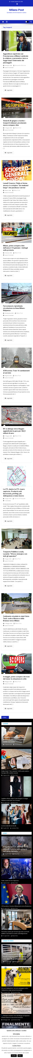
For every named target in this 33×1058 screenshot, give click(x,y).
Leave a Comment (9, 67)
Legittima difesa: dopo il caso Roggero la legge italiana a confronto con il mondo (14, 799)
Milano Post (16, 9)
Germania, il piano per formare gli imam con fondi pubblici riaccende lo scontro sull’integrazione (15, 932)
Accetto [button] (14, 1055)
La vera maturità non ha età (8, 826)
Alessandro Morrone (20, 65)
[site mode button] (27, 22)
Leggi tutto (9, 90)
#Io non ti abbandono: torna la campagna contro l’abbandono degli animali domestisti (14, 989)
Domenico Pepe (16, 992)
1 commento (8, 500)
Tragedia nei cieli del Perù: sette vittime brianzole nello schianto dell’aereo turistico (15, 849)
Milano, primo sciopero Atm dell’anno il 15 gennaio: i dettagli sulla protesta (15, 248)
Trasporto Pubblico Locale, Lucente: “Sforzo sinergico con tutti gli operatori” (15, 554)
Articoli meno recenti (6, 717)
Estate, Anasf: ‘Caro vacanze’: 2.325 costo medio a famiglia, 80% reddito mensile (15, 772)
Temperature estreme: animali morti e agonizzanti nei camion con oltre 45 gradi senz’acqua (15, 956)
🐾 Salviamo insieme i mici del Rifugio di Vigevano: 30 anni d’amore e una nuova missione (15, 1016)
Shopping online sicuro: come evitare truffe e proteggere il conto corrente (14, 739)
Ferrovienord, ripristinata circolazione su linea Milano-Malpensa (14, 308)
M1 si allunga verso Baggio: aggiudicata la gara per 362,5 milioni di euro (14, 431)
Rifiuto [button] (20, 1055)
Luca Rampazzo (18, 744)
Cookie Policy (16, 1045)
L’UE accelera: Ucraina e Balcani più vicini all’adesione (16, 906)
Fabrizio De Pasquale (19, 498)
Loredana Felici (15, 828)
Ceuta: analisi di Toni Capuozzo (10, 880)
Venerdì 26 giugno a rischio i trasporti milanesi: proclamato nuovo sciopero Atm (14, 123)
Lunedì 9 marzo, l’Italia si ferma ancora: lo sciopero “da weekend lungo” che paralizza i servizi (15, 185)
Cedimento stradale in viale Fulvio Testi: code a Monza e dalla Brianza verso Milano (16, 618)
